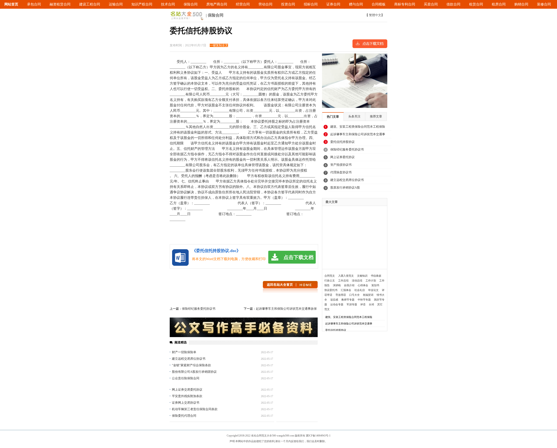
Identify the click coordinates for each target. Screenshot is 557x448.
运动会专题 (336, 304)
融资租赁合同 (60, 4)
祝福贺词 (368, 294)
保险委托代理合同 (184, 415)
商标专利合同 (404, 4)
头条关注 (354, 116)
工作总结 (343, 280)
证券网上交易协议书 (185, 402)
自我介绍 (349, 285)
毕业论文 (373, 290)
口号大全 (354, 294)
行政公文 (329, 280)
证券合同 (333, 4)
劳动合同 (265, 4)
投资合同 (288, 4)
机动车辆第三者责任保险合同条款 (195, 409)
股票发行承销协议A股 (345, 187)
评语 (363, 304)
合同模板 (379, 4)
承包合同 (34, 4)
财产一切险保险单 (184, 352)
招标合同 (311, 4)
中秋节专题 (364, 299)
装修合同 (544, 4)
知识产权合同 (141, 4)
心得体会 (363, 285)
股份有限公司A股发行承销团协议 (194, 371)
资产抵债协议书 (341, 164)
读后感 (334, 299)
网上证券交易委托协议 (187, 389)
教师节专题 (347, 299)
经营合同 (243, 4)
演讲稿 (337, 285)
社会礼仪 (359, 290)
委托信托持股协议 (342, 142)
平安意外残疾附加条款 (187, 396)
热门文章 (333, 116)
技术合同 (168, 4)
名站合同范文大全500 (263, 435)
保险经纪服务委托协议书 (198, 308)
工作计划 (371, 280)
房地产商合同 (216, 4)
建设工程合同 (89, 4)
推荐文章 (376, 116)
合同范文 (329, 275)
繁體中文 (375, 15)
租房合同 (499, 4)
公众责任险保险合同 (185, 378)
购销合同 (521, 4)
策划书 (375, 285)
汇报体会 (346, 290)
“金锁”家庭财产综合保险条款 (191, 365)
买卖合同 (431, 4)
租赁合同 (476, 4)
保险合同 (191, 4)
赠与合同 (356, 4)
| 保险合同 (214, 15)
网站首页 (11, 4)
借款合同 (453, 4)
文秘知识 (362, 275)
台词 (371, 304)
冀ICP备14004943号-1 (318, 435)
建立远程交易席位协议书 (188, 358)
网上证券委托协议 (342, 157)
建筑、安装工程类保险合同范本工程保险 (357, 126)
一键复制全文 (219, 45)
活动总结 (357, 280)
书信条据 (376, 275)
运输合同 (116, 4)
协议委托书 (330, 290)
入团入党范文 (346, 275)
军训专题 (352, 304)
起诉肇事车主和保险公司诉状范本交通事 (357, 134)
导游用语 (341, 294)
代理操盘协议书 (341, 172)
